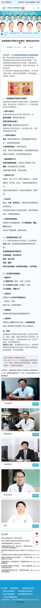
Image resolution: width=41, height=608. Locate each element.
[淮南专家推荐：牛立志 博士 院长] (20, 389)
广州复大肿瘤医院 (30, 2)
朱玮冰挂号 (8, 495)
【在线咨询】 (15, 360)
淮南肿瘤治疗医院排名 (25, 591)
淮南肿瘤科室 (15, 33)
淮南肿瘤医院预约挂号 (25, 594)
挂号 (5, 525)
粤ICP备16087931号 (31, 600)
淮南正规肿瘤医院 (9, 594)
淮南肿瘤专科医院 (28, 588)
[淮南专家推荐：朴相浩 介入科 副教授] (20, 450)
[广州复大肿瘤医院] (13, 8)
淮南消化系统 (27, 33)
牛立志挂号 (8, 403)
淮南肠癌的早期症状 (15, 370)
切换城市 (8, 2)
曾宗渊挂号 (8, 434)
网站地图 (20, 602)
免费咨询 (35, 404)
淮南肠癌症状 (33, 370)
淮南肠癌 (26, 370)
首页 (6, 33)
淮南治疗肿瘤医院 (9, 591)
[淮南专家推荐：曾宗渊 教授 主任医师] (20, 419)
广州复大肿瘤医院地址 (10, 597)
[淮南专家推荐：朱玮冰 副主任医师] (20, 480)
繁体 (38, 2)
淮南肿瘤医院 (14, 588)
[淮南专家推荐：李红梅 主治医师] (20, 511)
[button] (34, 8)
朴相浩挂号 (8, 464)
